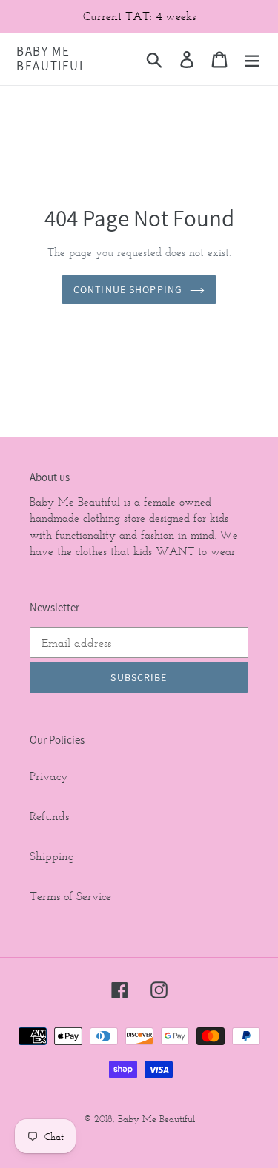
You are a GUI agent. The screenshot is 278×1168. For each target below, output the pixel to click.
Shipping (52, 856)
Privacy (49, 776)
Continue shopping (127, 289)
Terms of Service (70, 896)
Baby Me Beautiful (51, 59)
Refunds (49, 816)
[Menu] (252, 58)
